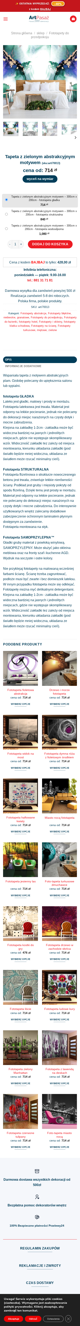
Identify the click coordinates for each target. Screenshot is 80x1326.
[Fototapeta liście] (20, 987)
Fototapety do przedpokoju (46, 317)
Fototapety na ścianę (43, 325)
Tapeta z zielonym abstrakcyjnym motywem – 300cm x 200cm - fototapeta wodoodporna (44, 227)
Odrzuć (33, 1318)
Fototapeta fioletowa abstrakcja (20, 692)
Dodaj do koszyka (50, 244)
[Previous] (9, 81)
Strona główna (21, 33)
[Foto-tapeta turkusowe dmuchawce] (59, 859)
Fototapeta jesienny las (21, 881)
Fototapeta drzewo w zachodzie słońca (59, 947)
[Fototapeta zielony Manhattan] (20, 1047)
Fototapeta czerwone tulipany (20, 1135)
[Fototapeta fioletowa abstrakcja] (20, 668)
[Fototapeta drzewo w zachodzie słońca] (59, 923)
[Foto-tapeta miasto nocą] (59, 1111)
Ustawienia (53, 1318)
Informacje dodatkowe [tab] (23, 366)
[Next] (70, 81)
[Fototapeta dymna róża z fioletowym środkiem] (59, 732)
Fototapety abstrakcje (33, 313)
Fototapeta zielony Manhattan (21, 1071)
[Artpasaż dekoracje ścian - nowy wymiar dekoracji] (39, 19)
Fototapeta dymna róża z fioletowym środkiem (59, 755)
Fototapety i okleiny (50, 321)
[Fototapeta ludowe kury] (59, 987)
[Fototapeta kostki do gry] (20, 923)
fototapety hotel (28, 321)
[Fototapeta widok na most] (20, 732)
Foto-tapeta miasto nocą (59, 1135)
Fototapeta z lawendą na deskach (60, 1071)
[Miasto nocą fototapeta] (59, 795)
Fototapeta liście (20, 1009)
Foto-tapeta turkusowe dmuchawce (59, 883)
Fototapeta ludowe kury (59, 1009)
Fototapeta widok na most (20, 755)
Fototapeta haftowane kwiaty (20, 819)
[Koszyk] (73, 19)
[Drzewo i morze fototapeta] (59, 668)
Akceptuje (13, 1318)
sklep (41, 33)
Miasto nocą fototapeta (59, 817)
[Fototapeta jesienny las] (20, 859)
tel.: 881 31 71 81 (40, 280)
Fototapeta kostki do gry (20, 947)
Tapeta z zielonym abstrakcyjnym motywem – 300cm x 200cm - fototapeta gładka (44, 198)
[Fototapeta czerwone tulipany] (20, 1111)
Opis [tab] (8, 359)
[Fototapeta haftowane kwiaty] (20, 795)
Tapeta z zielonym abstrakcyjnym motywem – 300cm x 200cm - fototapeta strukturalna (44, 213)
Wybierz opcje (20, 704)
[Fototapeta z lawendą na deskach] (59, 1047)
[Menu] (5, 19)
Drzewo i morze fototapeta (59, 692)
